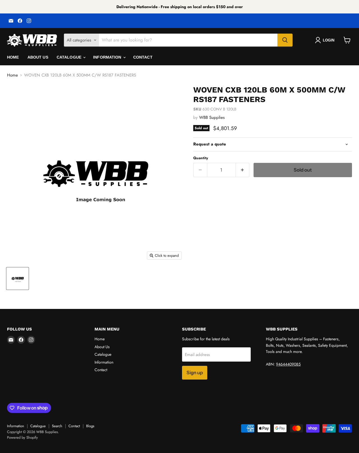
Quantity (200, 158)
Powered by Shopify (22, 437)
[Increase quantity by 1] (243, 170)
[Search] (285, 40)
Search (57, 426)
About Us (37, 57)
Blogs (90, 426)
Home (13, 57)
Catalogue (69, 57)
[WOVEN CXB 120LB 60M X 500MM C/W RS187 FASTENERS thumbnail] (17, 278)
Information (108, 57)
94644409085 (288, 364)
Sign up (195, 372)
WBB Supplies (212, 117)
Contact (143, 57)
